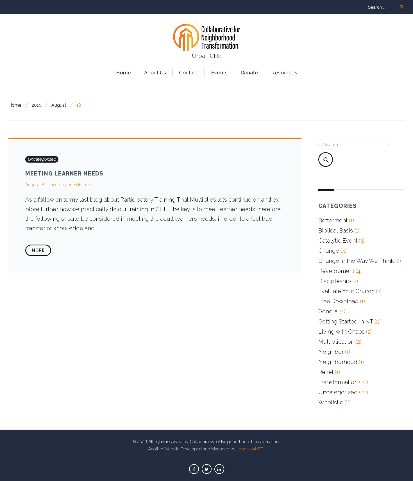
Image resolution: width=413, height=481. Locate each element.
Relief (325, 372)
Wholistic (330, 402)
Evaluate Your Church (346, 291)
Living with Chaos (341, 331)
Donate (249, 73)
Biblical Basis (335, 230)
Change (328, 250)
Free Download (338, 301)
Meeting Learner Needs (64, 173)
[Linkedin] (219, 469)
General (328, 311)
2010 (36, 105)
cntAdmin (77, 184)
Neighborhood (337, 362)
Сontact (188, 73)
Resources (284, 73)
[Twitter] (207, 469)
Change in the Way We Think (356, 260)
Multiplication (336, 341)
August (58, 105)
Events (219, 73)
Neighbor (331, 351)
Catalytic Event (337, 240)
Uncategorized (42, 159)
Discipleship (334, 281)
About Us (155, 73)
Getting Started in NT (345, 321)
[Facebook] (194, 469)
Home (123, 73)
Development (336, 271)
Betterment (333, 220)
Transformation (338, 382)
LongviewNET (250, 449)
